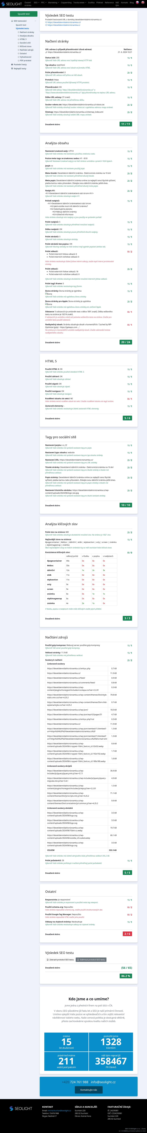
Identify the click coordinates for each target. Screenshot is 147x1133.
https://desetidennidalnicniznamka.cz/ (64, 22)
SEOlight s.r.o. (135, 1129)
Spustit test (24, 13)
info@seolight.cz (103, 1082)
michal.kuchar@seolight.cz (59, 1110)
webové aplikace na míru (138, 1131)
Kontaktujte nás (88, 1089)
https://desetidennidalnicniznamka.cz (64, 25)
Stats (144, 1129)
